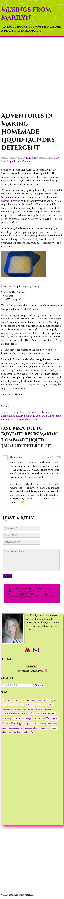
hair (24, 709)
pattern (38, 713)
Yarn (32, 732)
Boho (22, 705)
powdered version (10, 200)
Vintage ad (52, 718)
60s (3, 701)
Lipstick (48, 709)
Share (4, 406)
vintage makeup (31, 728)
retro (53, 713)
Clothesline (32, 412)
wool (10, 732)
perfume (46, 713)
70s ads (15, 700)
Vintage (26, 161)
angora (4, 705)
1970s (23, 700)
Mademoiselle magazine (10, 713)
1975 (39, 701)
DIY (45, 705)
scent (4, 718)
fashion (51, 705)
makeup (23, 713)
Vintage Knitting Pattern (12, 728)
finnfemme (32, 157)
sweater (17, 718)
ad (43, 700)
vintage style (44, 728)
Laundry (40, 415)
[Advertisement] (32, 74)
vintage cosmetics (30, 723)
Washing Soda (29, 419)
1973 (34, 700)
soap (9, 719)
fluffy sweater (7, 709)
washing (16, 419)
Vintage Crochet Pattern (49, 723)
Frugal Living (14, 161)
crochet (39, 705)
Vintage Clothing (11, 723)
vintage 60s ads (39, 719)
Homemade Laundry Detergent (18, 415)
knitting (31, 709)
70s (8, 700)
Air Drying (12, 412)
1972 (28, 701)
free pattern (17, 709)
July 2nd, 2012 (54, 457)
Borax (22, 412)
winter (4, 732)
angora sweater (13, 705)
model (31, 713)
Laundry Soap (53, 415)
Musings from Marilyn (26, 14)
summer (6, 419)
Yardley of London (21, 732)
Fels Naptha (46, 412)
